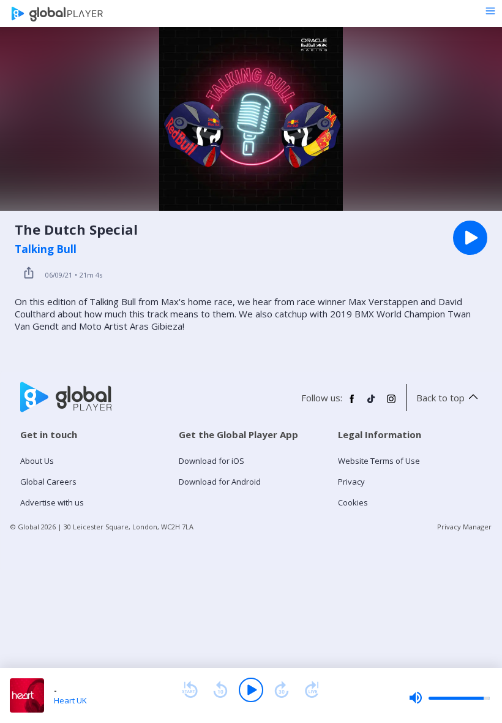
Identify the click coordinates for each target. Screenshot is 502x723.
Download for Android (220, 481)
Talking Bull (46, 249)
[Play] (251, 690)
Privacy (351, 481)
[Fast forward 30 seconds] (281, 690)
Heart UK (70, 700)
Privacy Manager (464, 527)
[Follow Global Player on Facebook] (352, 403)
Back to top (440, 398)
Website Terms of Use (379, 460)
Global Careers (48, 481)
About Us (37, 460)
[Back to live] (312, 690)
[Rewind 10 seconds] (220, 690)
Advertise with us (52, 502)
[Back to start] (190, 690)
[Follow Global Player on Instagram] (391, 403)
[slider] (449, 698)
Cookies (353, 502)
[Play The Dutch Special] (470, 238)
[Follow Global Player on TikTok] (371, 403)
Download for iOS (211, 460)
